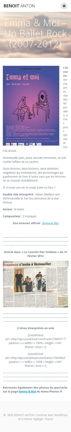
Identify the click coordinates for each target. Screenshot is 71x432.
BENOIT (19, 6)
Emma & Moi (50, 223)
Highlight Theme (43, 419)
